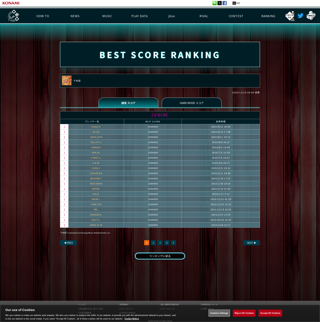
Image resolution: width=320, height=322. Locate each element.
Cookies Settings (219, 313)
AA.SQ (96, 131)
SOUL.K (96, 126)
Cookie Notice (131, 318)
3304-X (96, 168)
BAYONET (96, 178)
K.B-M (96, 162)
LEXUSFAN (96, 173)
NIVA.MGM (96, 183)
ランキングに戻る (160, 256)
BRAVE (96, 188)
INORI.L (96, 199)
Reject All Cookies (244, 313)
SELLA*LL (96, 142)
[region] (160, 313)
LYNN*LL (96, 157)
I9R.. (96, 209)
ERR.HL (96, 152)
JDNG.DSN (96, 137)
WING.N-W (96, 225)
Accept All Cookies (270, 313)
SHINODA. (96, 214)
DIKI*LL (96, 219)
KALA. (96, 193)
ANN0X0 (96, 147)
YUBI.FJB (96, 204)
